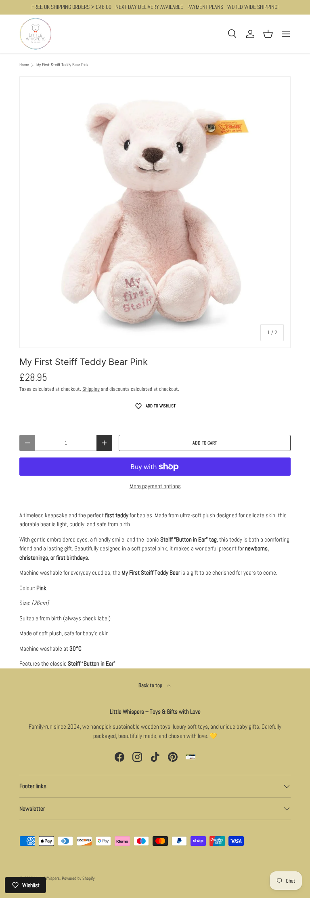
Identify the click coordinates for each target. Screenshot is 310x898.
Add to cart (205, 443)
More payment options (155, 486)
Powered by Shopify (78, 878)
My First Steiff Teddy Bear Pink (62, 65)
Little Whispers (47, 878)
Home (24, 65)
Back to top (150, 685)
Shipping (91, 389)
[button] (268, 34)
